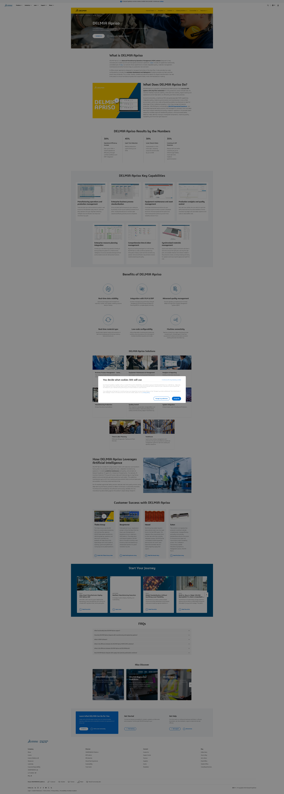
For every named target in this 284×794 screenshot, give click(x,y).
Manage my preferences (161, 398)
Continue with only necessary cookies (171, 379)
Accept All (176, 398)
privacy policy (146, 392)
